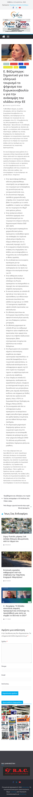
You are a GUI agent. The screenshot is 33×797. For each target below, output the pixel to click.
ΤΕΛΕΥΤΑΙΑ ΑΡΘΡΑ (8, 67)
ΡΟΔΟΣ (26, 64)
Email (3, 675)
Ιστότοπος (5, 684)
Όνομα (3, 666)
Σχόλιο (4, 641)
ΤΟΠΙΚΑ (16, 67)
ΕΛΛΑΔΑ (21, 64)
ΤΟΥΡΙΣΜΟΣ (22, 67)
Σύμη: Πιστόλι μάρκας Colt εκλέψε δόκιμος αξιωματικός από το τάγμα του (16, 538)
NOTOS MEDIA (16, 105)
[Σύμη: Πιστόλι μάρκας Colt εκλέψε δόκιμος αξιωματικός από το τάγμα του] (16, 519)
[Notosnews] (3, 36)
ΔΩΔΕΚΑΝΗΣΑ (14, 64)
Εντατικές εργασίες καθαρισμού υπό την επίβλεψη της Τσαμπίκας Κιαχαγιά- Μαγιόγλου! (14, 573)
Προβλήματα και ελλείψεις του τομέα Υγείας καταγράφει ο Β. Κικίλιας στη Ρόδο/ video (17, 498)
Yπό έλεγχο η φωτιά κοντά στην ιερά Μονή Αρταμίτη (16, 507)
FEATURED (6, 64)
